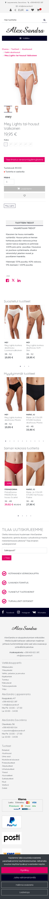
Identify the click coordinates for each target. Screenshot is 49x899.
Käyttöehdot (7, 676)
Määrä (7, 177)
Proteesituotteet (8, 763)
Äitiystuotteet (7, 766)
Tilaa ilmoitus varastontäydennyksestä (24, 159)
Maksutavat (6, 683)
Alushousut (6, 753)
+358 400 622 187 (36, 2)
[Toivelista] (33, 10)
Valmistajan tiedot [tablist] (24, 228)
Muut (4, 782)
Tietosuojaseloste (9, 686)
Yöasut (5, 772)
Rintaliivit (5, 750)
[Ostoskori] (38, 10)
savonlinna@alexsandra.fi (14, 730)
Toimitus (5, 680)
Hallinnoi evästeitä (24, 885)
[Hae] (44, 20)
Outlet (4, 788)
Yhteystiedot (7, 670)
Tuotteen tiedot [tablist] (24, 222)
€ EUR (20, 10)
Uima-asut (6, 756)
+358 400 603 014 (9, 727)
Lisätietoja (24, 892)
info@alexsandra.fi (26, 6)
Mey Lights (9, 206)
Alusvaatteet (7, 775)
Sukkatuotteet (7, 778)
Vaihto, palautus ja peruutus (13, 673)
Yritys (4, 689)
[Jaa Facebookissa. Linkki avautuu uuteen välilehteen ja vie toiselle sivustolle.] (9, 281)
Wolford (5, 785)
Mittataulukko (7, 667)
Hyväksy (24, 870)
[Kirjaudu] (11, 10)
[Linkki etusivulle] (25, 30)
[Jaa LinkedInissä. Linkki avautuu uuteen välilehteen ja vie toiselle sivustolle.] (20, 281)
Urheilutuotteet (8, 769)
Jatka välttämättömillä (24, 877)
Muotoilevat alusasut (10, 759)
